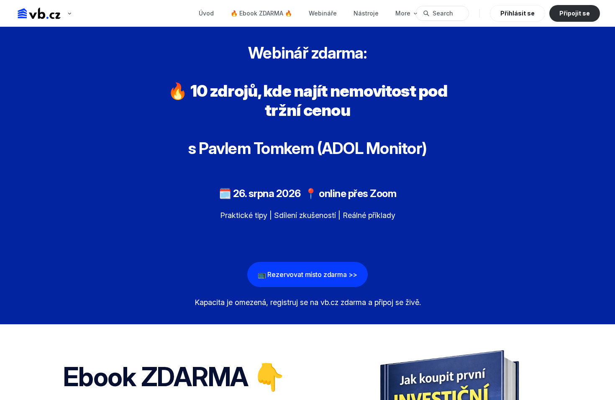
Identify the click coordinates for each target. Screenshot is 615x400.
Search (443, 13)
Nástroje (366, 13)
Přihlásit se (517, 13)
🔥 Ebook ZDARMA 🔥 (261, 13)
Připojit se (574, 13)
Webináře (323, 13)
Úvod (206, 13)
